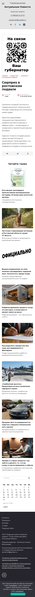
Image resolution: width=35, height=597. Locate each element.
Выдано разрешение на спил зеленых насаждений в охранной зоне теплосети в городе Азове (16, 271)
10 (4, 492)
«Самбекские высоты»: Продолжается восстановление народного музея (16, 386)
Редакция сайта (8, 528)
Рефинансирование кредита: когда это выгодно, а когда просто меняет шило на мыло (17, 310)
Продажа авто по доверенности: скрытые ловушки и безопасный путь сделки (16, 424)
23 (29, 495)
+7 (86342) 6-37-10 (17, 15)
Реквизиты (6, 520)
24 (4, 497)
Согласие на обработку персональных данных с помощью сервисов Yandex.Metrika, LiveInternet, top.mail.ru (16, 566)
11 (7, 492)
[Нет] (33, 589)
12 (12, 492)
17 (4, 495)
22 (25, 495)
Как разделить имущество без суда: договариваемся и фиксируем (15, 348)
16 (29, 492)
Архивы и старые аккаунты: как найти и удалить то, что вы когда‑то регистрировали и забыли (17, 463)
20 (17, 495)
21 (20, 495)
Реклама (5, 523)
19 (12, 495)
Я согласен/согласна (18, 594)
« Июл (5, 507)
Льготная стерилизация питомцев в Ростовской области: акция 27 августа (17, 233)
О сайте (5, 526)
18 (8, 495)
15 (24, 492)
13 (16, 492)
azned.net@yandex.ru (17, 20)
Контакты (5, 518)
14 (20, 492)
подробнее (13, 585)
